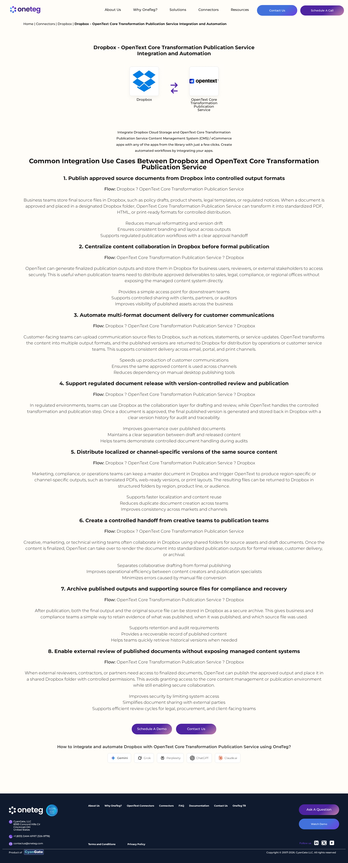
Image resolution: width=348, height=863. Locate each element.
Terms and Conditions (101, 844)
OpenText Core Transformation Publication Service (204, 105)
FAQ (181, 805)
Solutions (178, 10)
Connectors (208, 10)
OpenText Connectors (140, 805)
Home (28, 24)
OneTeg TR (239, 805)
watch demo (319, 824)
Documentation (199, 805)
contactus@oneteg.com (28, 843)
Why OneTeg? (145, 10)
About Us (113, 10)
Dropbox (65, 24)
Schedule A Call (322, 10)
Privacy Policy (136, 844)
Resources (240, 10)
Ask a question (319, 809)
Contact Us (277, 10)
